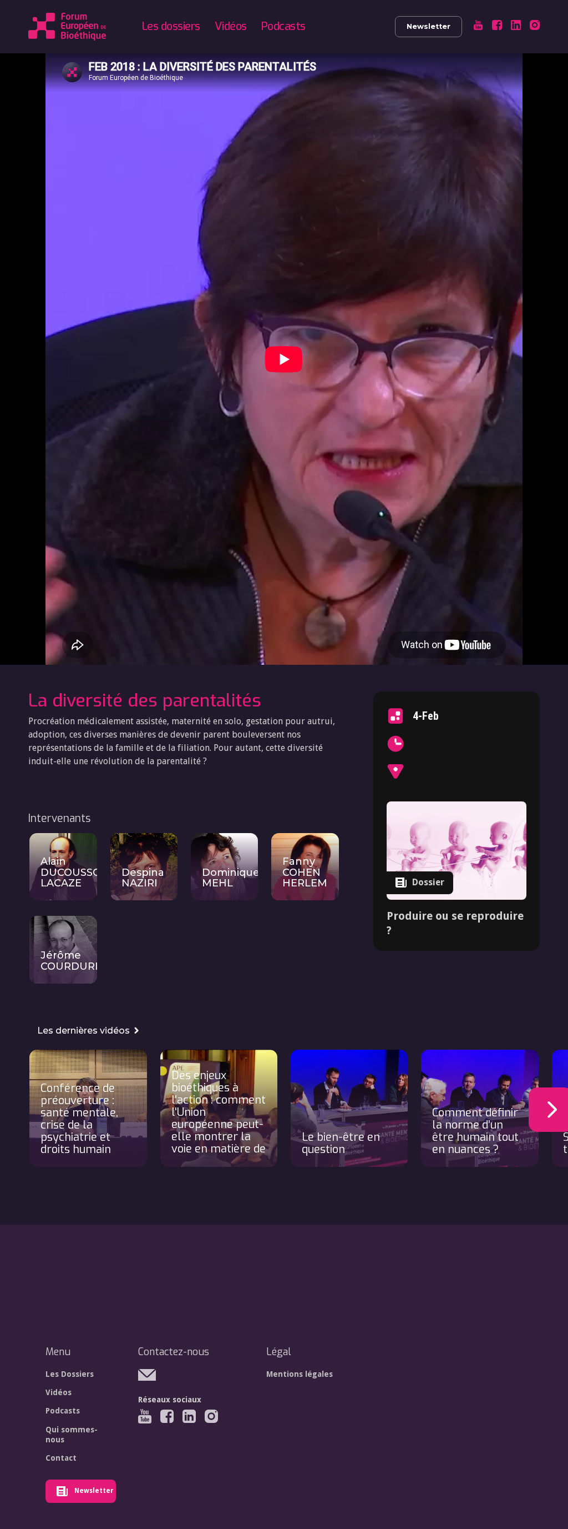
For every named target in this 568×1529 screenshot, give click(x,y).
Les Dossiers (69, 1374)
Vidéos (231, 26)
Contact (61, 1457)
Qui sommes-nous (71, 1434)
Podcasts (283, 26)
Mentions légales (299, 1374)
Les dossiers (171, 26)
